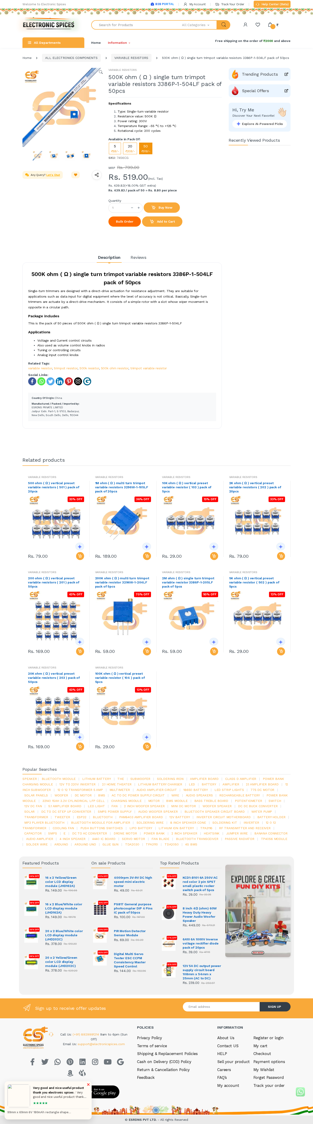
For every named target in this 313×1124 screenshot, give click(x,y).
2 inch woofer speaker (144, 806)
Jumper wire (237, 833)
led (192, 784)
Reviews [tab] (138, 257)
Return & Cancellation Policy (163, 1069)
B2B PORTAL (164, 4)
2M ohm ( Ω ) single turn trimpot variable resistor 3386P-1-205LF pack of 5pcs (188, 582)
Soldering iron (170, 779)
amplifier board (204, 779)
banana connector (271, 833)
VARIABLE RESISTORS (131, 58)
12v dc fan (33, 806)
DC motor (83, 795)
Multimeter (120, 790)
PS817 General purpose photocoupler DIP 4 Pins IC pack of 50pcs (133, 908)
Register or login (268, 1038)
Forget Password (268, 1077)
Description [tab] (109, 257)
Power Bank (154, 833)
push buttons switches (101, 828)
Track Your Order (232, 4)
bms (101, 795)
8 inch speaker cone (188, 822)
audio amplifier (39, 839)
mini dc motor (183, 806)
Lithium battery (96, 779)
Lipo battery (140, 828)
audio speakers (199, 795)
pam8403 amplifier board (141, 817)
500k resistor (89, 368)
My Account (197, 4)
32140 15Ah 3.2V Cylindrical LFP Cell (73, 801)
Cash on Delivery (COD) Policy (164, 1061)
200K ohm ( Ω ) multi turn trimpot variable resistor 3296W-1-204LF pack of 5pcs (122, 582)
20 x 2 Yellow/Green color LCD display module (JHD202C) (61, 962)
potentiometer (248, 801)
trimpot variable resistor (148, 368)
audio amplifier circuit (157, 790)
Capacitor (33, 833)
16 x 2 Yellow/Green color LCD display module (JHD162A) (61, 882)
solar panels (36, 795)
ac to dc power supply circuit (138, 795)
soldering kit (224, 822)
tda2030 (132, 844)
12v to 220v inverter (77, 784)
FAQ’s (222, 1077)
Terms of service (152, 1046)
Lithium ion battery (176, 828)
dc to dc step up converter (66, 811)
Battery (209, 784)
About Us (225, 1038)
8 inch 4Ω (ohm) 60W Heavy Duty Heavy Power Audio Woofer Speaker (200, 914)
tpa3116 (206, 828)
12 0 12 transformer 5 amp (80, 790)
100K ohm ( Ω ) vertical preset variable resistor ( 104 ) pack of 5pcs (120, 678)
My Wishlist (263, 1069)
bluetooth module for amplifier (100, 822)
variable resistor (40, 368)
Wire (175, 795)
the (120, 779)
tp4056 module (274, 839)
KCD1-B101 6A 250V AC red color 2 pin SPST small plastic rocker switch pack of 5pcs (200, 884)
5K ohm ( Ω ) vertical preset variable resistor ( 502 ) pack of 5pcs (254, 582)
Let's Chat (53, 175)
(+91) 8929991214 (86, 1034)
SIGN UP (274, 1006)
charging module (126, 801)
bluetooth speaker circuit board (214, 811)
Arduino (61, 844)
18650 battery (195, 790)
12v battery (179, 817)
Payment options (269, 1061)
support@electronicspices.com (101, 1044)
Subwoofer (140, 779)
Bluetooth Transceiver (197, 839)
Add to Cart (165, 221)
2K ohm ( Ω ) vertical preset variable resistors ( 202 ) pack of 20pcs (255, 487)
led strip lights (229, 790)
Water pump (261, 811)
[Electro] (48, 25)
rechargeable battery (239, 795)
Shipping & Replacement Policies (167, 1053)
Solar (29, 811)
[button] (199, 25)
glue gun (110, 844)
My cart (260, 1046)
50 (145, 148)
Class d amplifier (240, 779)
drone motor (125, 833)
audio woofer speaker (158, 811)
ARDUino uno (85, 844)
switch (275, 801)
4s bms (191, 844)
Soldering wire (150, 822)
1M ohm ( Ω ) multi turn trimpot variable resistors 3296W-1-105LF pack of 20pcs (121, 487)
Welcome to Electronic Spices (44, 4)
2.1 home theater (117, 784)
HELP (222, 1053)
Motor (154, 801)
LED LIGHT (96, 806)
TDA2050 (172, 844)
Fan (114, 806)
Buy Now (165, 207)
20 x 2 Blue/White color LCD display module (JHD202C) (64, 935)
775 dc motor (262, 790)
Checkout (262, 1053)
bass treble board (211, 801)
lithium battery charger (160, 784)
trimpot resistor (65, 368)
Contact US (228, 1046)
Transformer (36, 817)
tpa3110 (152, 844)
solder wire (37, 844)
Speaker (29, 779)
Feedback (146, 1077)
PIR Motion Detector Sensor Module (130, 933)
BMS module (177, 801)
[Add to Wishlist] (75, 174)
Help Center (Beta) (275, 4)
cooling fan (63, 828)
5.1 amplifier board (64, 806)
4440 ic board (103, 839)
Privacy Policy (149, 1038)
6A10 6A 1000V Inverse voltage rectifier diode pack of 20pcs (201, 943)
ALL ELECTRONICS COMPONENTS (71, 58)
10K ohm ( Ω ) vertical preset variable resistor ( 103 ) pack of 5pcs (186, 487)
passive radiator (239, 839)
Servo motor (133, 839)
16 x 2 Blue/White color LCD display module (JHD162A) (63, 908)
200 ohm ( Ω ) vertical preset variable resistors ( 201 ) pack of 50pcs (53, 582)
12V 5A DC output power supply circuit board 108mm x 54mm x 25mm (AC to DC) (202, 972)
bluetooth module (59, 779)
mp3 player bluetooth (44, 822)
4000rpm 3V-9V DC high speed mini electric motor (133, 882)
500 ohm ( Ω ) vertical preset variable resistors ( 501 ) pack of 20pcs (53, 487)
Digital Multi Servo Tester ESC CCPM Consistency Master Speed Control (130, 960)
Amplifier (230, 784)
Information (117, 42)
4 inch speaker (72, 839)
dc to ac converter (89, 833)
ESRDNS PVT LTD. (143, 1119)
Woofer (61, 795)
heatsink (212, 833)
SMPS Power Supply (115, 811)
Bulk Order (124, 221)
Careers (224, 1069)
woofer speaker (217, 806)
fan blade (160, 839)
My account (228, 1085)
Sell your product (233, 1061)
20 (130, 148)
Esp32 (81, 817)
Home (96, 42)
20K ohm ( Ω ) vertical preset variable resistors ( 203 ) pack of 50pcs (54, 678)
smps (52, 833)
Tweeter (62, 817)
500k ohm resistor (115, 368)
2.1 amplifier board (262, 784)
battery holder (271, 817)
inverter (251, 822)
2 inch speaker (184, 833)
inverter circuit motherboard (223, 817)
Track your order (269, 1085)
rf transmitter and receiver (245, 828)
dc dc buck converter (257, 806)
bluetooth (103, 817)
